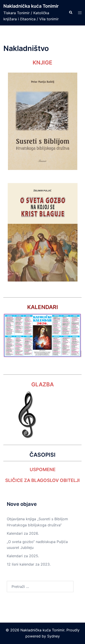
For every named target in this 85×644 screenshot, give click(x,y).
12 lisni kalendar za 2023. (29, 564)
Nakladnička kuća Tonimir (31, 6)
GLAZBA (42, 384)
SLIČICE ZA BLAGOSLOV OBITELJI (42, 480)
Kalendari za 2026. (23, 533)
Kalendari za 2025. (23, 556)
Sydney (53, 636)
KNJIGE (42, 62)
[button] (70, 12)
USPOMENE (43, 469)
